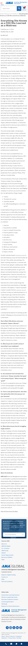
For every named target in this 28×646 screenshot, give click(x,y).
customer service (20, 255)
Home (1, 14)
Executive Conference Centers (9, 599)
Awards (3, 553)
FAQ (2, 579)
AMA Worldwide (5, 546)
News (3, 559)
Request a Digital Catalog (8, 575)
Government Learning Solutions (10, 595)
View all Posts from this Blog (9, 511)
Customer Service (6, 572)
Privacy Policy (11, 638)
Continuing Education (7, 602)
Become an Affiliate (6, 557)
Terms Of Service (10, 636)
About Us (4, 544)
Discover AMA (5, 541)
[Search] (19, 8)
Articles (15, 14)
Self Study (4, 604)
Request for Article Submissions (10, 606)
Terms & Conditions (7, 581)
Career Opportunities (7, 555)
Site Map (19, 638)
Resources (8, 14)
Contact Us (4, 577)
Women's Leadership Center (9, 597)
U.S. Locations (5, 548)
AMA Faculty (4, 550)
